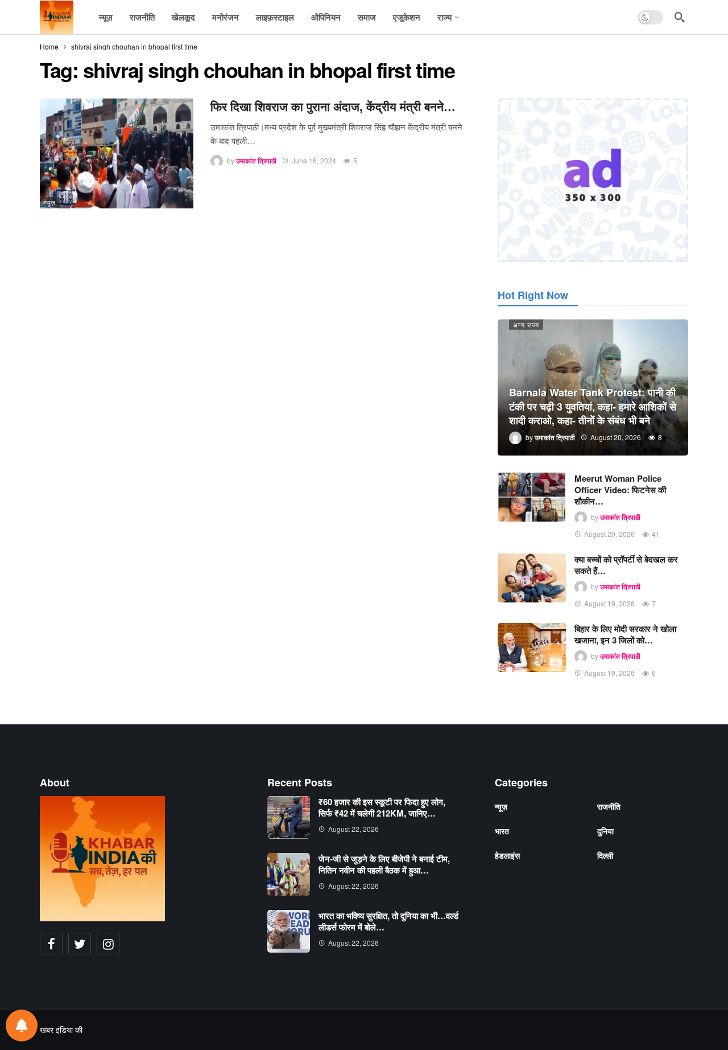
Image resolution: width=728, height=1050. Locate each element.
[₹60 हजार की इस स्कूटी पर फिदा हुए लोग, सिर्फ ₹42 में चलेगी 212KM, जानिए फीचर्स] (288, 817)
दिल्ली (605, 855)
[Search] (679, 17)
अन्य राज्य (526, 324)
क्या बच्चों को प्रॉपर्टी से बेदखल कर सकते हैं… (626, 565)
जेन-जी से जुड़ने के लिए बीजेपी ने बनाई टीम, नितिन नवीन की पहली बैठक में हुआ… (384, 864)
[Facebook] (51, 943)
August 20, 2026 (609, 534)
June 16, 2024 (314, 160)
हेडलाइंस (507, 855)
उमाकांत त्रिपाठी (256, 160)
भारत (502, 830)
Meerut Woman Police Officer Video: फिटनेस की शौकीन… (620, 489)
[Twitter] (79, 943)
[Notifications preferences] (22, 1025)
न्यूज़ (50, 202)
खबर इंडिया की (61, 1029)
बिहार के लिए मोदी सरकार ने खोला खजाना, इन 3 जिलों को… (625, 634)
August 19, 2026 (609, 603)
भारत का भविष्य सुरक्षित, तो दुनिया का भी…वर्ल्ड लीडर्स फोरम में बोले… (388, 921)
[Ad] (593, 180)
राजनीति (609, 806)
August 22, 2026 (353, 829)
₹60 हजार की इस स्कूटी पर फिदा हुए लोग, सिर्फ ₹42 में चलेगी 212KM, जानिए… (381, 807)
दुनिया (605, 830)
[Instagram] (108, 943)
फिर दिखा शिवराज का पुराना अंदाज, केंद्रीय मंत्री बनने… (333, 106)
